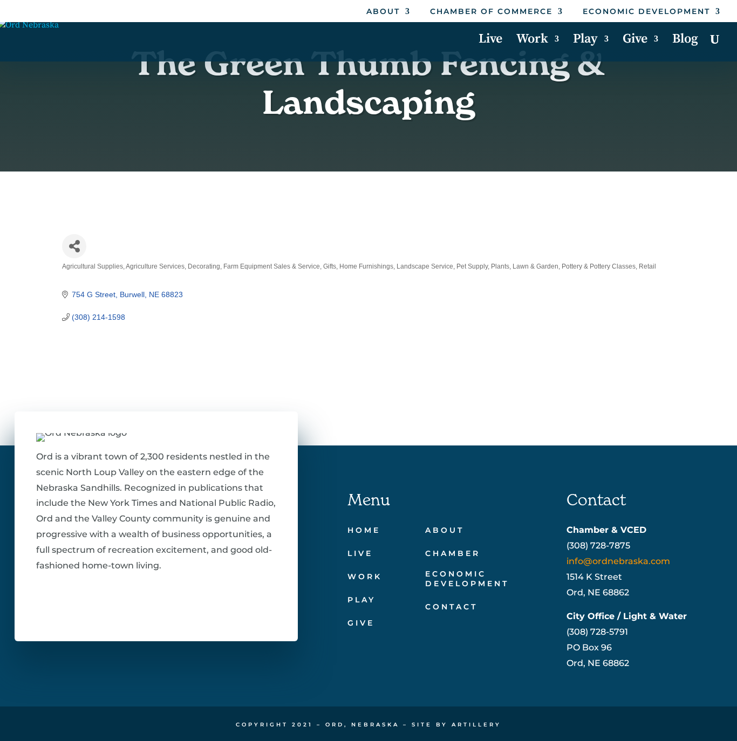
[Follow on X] (77, 598)
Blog (685, 41)
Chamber (452, 553)
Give (635, 41)
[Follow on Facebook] (42, 598)
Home (363, 530)
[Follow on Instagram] (111, 598)
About (383, 12)
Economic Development (646, 12)
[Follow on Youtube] (146, 598)
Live (490, 41)
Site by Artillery (456, 724)
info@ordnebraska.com (618, 561)
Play (585, 41)
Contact (451, 607)
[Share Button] (74, 246)
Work (532, 41)
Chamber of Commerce (491, 12)
